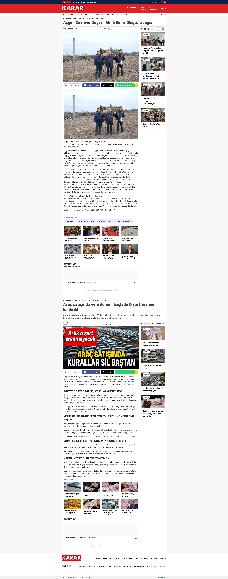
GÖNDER (135, 283)
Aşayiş (72, 14)
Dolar (142, 7)
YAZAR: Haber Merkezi (69, 479)
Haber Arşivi (163, 566)
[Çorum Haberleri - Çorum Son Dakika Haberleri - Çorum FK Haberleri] (71, 558)
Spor (85, 14)
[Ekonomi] (153, 333)
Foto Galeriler (75, 2)
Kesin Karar (67, 18)
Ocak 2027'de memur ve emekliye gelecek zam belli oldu (153, 413)
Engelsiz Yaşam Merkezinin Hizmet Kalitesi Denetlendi (151, 76)
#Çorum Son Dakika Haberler (123, 221)
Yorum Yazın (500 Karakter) (72, 267)
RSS (65, 577)
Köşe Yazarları (94, 2)
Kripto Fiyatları (103, 566)
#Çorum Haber (69, 221)
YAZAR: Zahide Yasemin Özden (71, 217)
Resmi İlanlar (162, 558)
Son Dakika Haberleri (115, 566)
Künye (147, 2)
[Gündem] (153, 39)
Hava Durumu (127, 566)
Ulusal (91, 14)
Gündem (65, 14)
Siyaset (97, 14)
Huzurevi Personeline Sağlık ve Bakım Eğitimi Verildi (153, 50)
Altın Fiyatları (92, 566)
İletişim (152, 2)
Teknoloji (105, 558)
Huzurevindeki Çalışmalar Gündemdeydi (149, 101)
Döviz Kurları (82, 566)
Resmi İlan (105, 14)
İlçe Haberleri (122, 14)
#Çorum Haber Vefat (104, 221)
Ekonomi (79, 14)
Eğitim (113, 14)
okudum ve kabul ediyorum (81, 282)
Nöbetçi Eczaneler (139, 566)
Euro (152, 7)
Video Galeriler (85, 2)
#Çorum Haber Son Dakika (86, 221)
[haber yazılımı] (162, 577)
